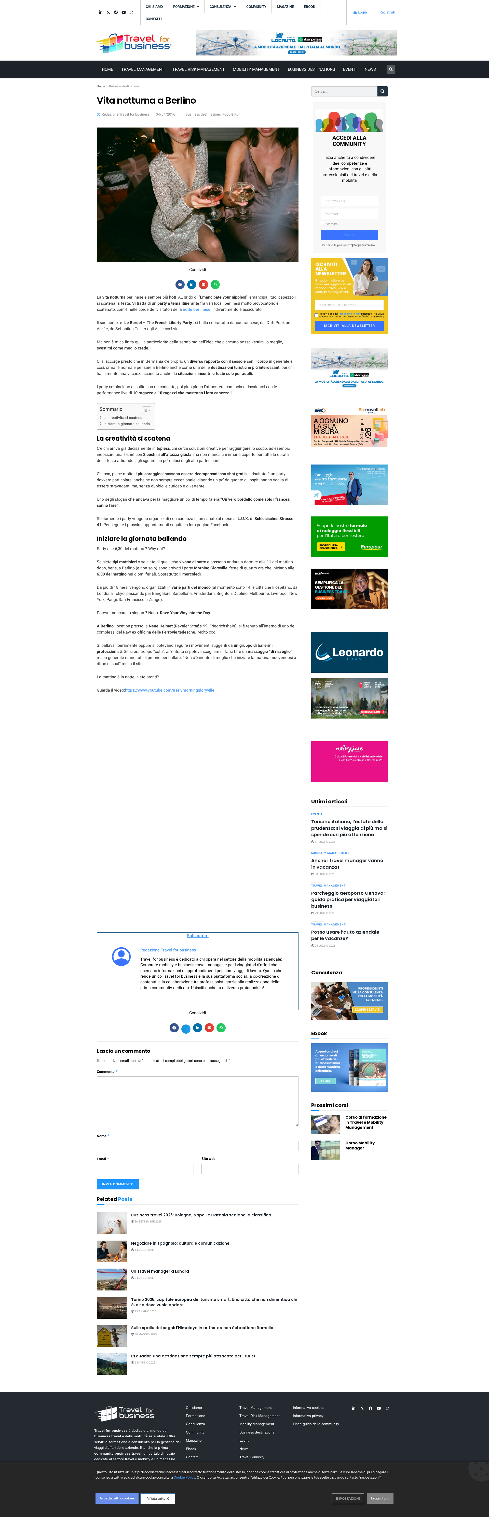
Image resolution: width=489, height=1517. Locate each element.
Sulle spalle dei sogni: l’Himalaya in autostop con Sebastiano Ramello (202, 1327)
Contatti (153, 19)
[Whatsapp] (131, 12)
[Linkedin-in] (100, 12)
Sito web (208, 1158)
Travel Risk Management (198, 69)
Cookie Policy (184, 1477)
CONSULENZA (220, 7)
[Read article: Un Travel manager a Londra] (112, 1279)
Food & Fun (231, 114)
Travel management (328, 885)
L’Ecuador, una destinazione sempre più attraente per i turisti (193, 1356)
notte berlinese (196, 309)
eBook (309, 7)
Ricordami (331, 224)
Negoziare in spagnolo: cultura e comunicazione (180, 1243)
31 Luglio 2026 (324, 842)
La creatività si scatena (122, 417)
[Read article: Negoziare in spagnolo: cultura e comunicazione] (112, 1251)
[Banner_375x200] (349, 484)
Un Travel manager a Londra (160, 1271)
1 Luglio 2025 (144, 1250)
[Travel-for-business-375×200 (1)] (349, 536)
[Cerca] (382, 91)
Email (103, 1159)
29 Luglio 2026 (324, 913)
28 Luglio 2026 (324, 946)
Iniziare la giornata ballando (126, 424)
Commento (107, 1071)
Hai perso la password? (336, 245)
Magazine (285, 7)
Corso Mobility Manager (360, 1145)
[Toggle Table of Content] (144, 410)
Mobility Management (256, 69)
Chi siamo (154, 7)
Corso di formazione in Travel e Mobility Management (366, 1122)
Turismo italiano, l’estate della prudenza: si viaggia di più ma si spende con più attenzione (349, 828)
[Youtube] (123, 12)
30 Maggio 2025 (145, 1334)
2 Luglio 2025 (144, 1278)
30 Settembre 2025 (147, 1221)
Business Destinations (311, 69)
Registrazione (364, 245)
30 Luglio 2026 (324, 874)
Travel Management (142, 69)
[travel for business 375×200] (349, 426)
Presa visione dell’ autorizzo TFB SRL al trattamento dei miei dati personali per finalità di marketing (351, 315)
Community (256, 7)
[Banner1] (349, 588)
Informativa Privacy (350, 314)
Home (107, 69)
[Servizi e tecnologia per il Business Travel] (349, 652)
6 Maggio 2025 (144, 1362)
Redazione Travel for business (168, 950)
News (370, 69)
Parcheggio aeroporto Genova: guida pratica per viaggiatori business (348, 899)
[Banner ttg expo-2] (349, 697)
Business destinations (124, 86)
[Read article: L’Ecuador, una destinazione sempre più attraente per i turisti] (112, 1364)
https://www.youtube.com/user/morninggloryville (169, 690)
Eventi (349, 69)
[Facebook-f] (116, 12)
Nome (103, 1136)
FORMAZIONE (183, 7)
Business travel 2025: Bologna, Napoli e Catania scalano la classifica (201, 1215)
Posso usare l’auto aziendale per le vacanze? (345, 935)
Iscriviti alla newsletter (349, 325)
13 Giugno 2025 (145, 1311)
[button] (391, 69)
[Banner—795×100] (296, 42)
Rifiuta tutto (156, 1498)
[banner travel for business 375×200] (349, 761)
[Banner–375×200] (349, 368)
